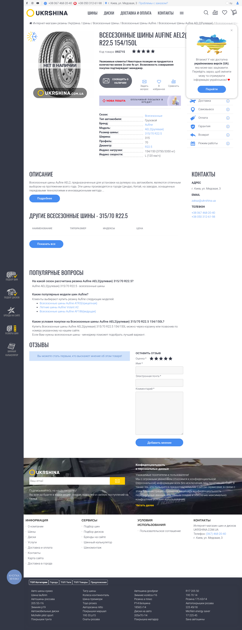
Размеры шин (12, 333)
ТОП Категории (38, 582)
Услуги (32, 542)
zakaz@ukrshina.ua (204, 200)
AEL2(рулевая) (154, 129)
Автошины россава (43, 599)
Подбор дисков (11, 297)
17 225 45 (191, 615)
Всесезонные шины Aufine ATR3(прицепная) (68, 303)
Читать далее (145, 505)
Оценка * (141, 358)
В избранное (159, 88)
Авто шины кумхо (42, 591)
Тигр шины (89, 591)
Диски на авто (143, 611)
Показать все (46, 244)
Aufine (149, 124)
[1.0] (151, 358)
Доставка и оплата (135, 13)
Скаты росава (91, 619)
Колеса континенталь (96, 595)
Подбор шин (12, 279)
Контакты (166, 13)
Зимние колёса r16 (145, 595)
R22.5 (148, 147)
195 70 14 (191, 595)
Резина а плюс (143, 599)
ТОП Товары (81, 582)
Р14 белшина (142, 603)
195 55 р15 (89, 615)
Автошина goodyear (146, 591)
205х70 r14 (140, 615)
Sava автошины (195, 619)
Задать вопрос (144, 88)
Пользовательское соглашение (160, 531)
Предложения (99, 582)
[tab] (209, 101)
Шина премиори (92, 599)
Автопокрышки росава (200, 603)
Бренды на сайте (12, 315)
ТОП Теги (66, 582)
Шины (32, 531)
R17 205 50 (192, 591)
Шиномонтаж (93, 547)
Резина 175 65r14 (196, 599)
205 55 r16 (37, 603)
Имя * (139, 363)
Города (54, 582)
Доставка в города (40, 563)
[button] (72, 3)
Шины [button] (93, 13)
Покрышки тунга (41, 619)
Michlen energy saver (198, 611)
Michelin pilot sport (42, 615)
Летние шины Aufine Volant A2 (59, 307)
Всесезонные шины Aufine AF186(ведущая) (68, 311)
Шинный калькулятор (11, 353)
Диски (109, 13)
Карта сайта (35, 558)
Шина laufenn (39, 595)
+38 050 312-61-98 (203, 216)
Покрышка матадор (146, 619)
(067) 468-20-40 (216, 534)
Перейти (212, 89)
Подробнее (44, 198)
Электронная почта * (148, 376)
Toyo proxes (90, 603)
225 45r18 (192, 607)
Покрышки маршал (94, 611)
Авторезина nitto (93, 607)
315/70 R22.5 (153, 133)
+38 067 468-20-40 (203, 212)
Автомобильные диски (45, 611)
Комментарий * (145, 388)
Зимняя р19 (38, 607)
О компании (35, 526)
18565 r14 (140, 607)
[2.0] (154, 358)
